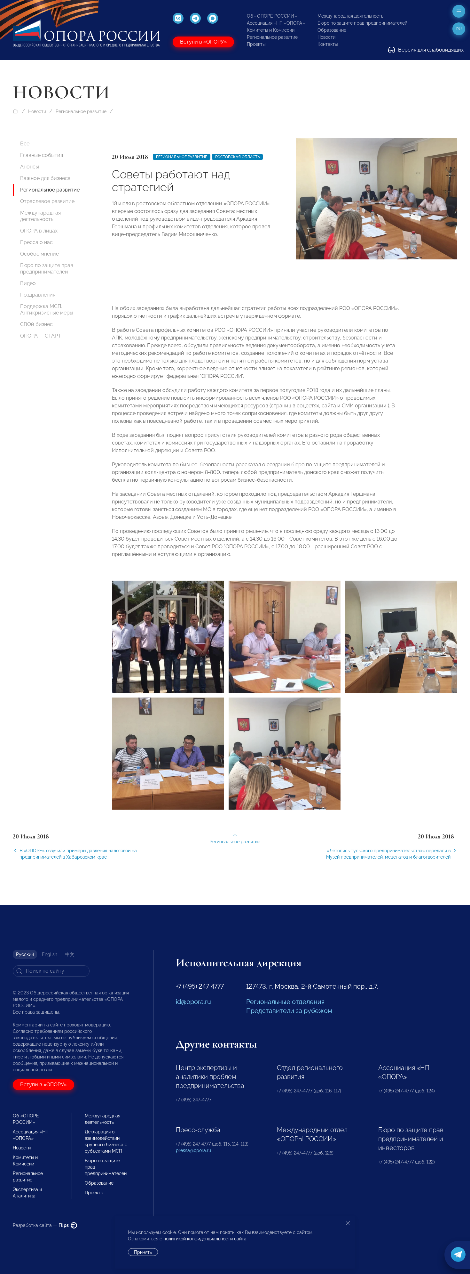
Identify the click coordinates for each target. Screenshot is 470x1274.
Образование (331, 30)
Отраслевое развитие (47, 201)
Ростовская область (237, 157)
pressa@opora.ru (193, 1150)
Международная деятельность (350, 16)
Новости (326, 37)
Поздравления (37, 295)
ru (459, 29)
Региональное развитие (272, 37)
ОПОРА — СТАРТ (40, 336)
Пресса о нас (36, 242)
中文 (69, 954)
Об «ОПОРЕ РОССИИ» (272, 16)
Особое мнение (39, 254)
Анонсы (29, 167)
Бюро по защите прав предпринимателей (362, 23)
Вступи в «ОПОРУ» (203, 42)
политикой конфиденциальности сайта (205, 1238)
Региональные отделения (285, 1002)
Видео (28, 283)
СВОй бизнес (36, 324)
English (49, 954)
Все (24, 144)
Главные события (41, 155)
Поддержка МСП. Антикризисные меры (46, 309)
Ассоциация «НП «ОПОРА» (276, 23)
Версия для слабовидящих (430, 50)
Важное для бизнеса (45, 178)
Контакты (327, 44)
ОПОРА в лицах (39, 231)
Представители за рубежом (289, 1011)
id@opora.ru (193, 1002)
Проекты (256, 44)
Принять (143, 1252)
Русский (25, 954)
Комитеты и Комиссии (270, 30)
